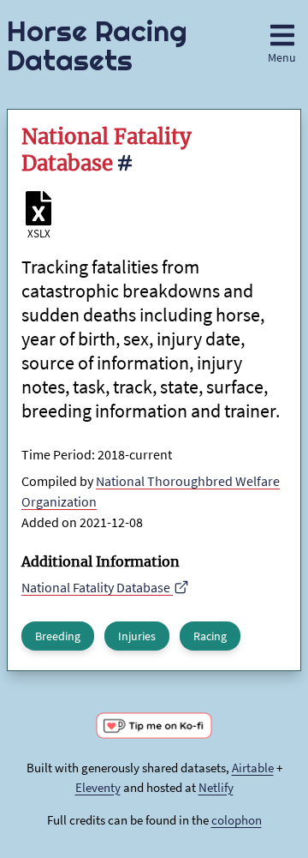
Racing (210, 636)
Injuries (137, 636)
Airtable (253, 767)
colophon (236, 820)
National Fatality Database (97, 587)
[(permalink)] (124, 165)
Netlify (216, 787)
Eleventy (98, 787)
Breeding (57, 636)
